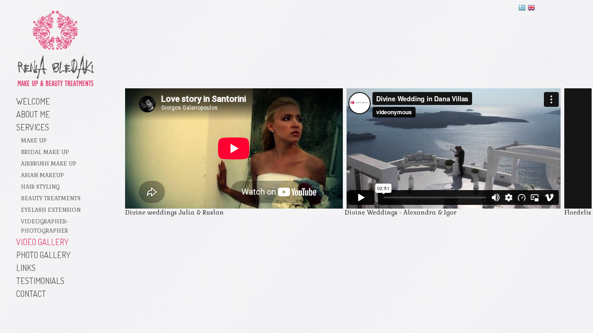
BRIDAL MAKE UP (45, 152)
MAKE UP (34, 140)
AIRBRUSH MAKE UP (48, 163)
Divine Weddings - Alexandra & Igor (400, 212)
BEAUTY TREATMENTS (51, 198)
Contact (31, 294)
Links (26, 268)
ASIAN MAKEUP (42, 175)
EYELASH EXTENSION (51, 210)
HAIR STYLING (40, 187)
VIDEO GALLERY (42, 242)
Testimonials (40, 281)
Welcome (33, 101)
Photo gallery (43, 255)
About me (33, 114)
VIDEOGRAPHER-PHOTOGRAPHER (44, 226)
